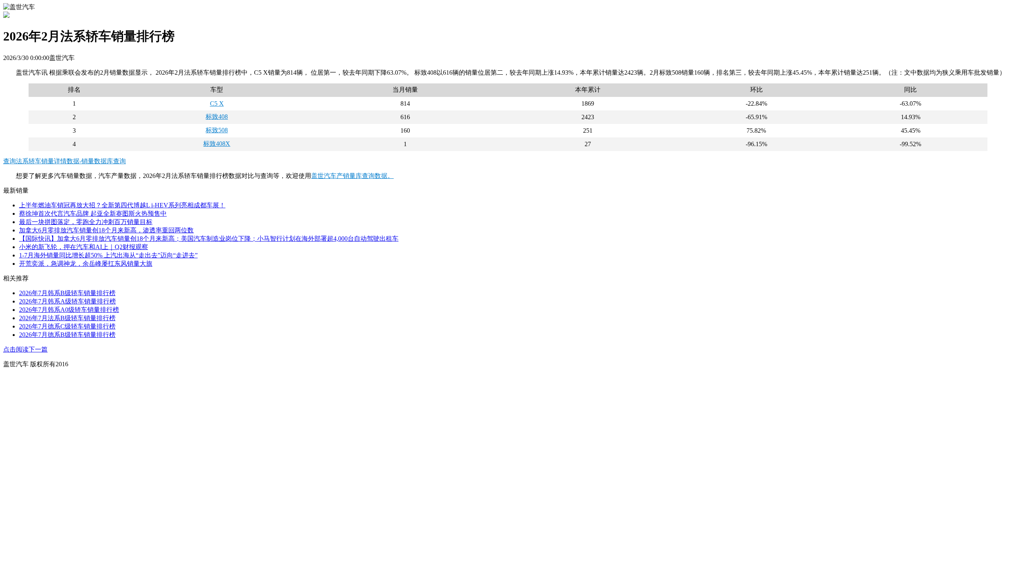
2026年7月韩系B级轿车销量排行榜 (67, 293)
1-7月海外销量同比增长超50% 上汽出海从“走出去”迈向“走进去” (108, 255)
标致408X (216, 143)
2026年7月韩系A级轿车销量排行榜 (67, 301)
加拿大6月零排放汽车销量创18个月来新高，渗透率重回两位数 (106, 230)
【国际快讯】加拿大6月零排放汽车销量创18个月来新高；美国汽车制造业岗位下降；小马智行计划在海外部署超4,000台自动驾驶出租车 (208, 238)
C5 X (217, 103)
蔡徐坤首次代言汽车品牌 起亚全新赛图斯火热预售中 (93, 213)
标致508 (217, 130)
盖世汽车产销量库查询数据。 (352, 175)
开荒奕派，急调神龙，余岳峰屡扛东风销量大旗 (85, 263)
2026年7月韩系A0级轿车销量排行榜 (69, 309)
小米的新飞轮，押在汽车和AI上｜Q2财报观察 (83, 246)
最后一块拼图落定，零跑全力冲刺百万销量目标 (85, 221)
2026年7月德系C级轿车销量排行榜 (67, 326)
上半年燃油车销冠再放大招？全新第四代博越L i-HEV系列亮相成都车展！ (122, 205)
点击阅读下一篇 (25, 349)
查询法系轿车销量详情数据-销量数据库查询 (64, 161)
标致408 (217, 116)
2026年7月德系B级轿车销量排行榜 (67, 334)
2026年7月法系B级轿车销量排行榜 (67, 318)
